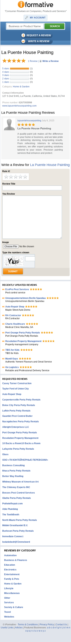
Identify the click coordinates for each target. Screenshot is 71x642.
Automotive (10, 555)
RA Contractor (13, 315)
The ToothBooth (10, 514)
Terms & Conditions (28, 624)
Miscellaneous (12, 593)
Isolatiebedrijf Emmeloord (16, 542)
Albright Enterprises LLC (15, 427)
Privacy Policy (47, 624)
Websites (9, 616)
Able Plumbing (10, 509)
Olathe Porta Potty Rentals (16, 498)
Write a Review (50, 61)
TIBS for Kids (12, 350)
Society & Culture (13, 607)
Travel (7, 612)
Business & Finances (15, 560)
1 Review (32, 61)
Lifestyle (8, 588)
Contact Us (61, 624)
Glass (5, 454)
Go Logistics (12, 367)
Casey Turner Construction (16, 383)
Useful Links (7, 627)
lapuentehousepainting (29, 120)
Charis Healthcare (15, 324)
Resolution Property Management (23, 341)
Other (7, 598)
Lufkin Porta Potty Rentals (16, 410)
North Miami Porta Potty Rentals (19, 520)
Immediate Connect (12, 536)
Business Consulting (13, 465)
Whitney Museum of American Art (20, 481)
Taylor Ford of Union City (15, 388)
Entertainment (12, 574)
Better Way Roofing (12, 476)
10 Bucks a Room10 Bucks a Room (21, 443)
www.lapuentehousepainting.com (19, 105)
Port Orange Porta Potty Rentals (22, 332)
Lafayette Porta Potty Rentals (18, 449)
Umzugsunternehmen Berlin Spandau (25, 298)
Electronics (10, 569)
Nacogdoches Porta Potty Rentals (20, 421)
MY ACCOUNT (37, 17)
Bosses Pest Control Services (18, 492)
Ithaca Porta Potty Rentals (16, 470)
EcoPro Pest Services (17, 289)
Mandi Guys (11, 358)
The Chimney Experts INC (16, 487)
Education (9, 565)
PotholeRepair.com (12, 503)
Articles (19, 627)
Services (9, 602)
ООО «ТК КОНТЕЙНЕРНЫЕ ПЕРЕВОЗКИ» (25, 460)
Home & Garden (21, 86)
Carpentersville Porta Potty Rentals (21, 399)
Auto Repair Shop (14, 306)
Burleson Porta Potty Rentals (18, 531)
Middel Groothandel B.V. (15, 525)
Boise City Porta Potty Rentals (18, 405)
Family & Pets (11, 579)
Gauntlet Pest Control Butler (17, 416)
